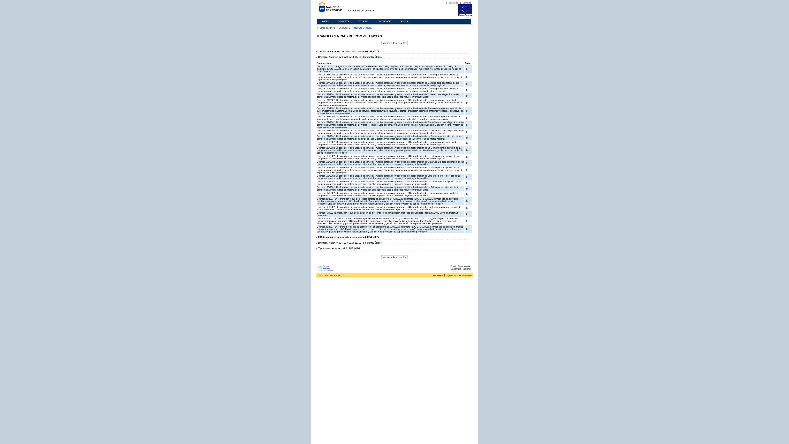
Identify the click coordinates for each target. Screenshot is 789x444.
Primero (323, 57)
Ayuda (404, 21)
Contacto (467, 3)
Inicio (325, 21)
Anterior (333, 57)
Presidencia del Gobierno (365, 8)
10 (352, 57)
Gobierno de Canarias (329, 8)
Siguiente (368, 57)
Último (378, 57)
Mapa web (453, 3)
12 (360, 57)
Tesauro (363, 21)
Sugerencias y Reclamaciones (459, 275)
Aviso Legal (438, 275)
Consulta (343, 21)
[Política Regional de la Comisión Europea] (465, 15)
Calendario (384, 21)
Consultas (344, 28)
